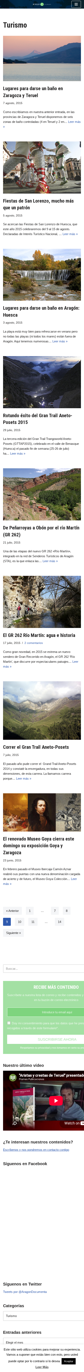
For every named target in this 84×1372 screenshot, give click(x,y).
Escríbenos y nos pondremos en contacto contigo (36, 1149)
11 (32, 922)
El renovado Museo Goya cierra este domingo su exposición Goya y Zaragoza (38, 845)
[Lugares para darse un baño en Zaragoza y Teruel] (42, 58)
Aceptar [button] (68, 1361)
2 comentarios (33, 643)
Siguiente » (13, 933)
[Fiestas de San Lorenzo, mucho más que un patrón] (42, 167)
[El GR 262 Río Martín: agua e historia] (42, 602)
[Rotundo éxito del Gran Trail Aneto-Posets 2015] (42, 382)
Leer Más (42, 1367)
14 (59, 922)
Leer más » (70, 234)
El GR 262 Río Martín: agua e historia (39, 635)
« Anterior (12, 910)
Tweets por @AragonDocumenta (25, 1292)
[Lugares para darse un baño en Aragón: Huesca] (42, 275)
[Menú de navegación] (76, 4)
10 (19, 922)
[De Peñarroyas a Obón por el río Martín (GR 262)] (42, 494)
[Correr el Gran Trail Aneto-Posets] (42, 710)
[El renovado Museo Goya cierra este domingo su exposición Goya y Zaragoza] (42, 812)
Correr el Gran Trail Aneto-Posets (36, 747)
